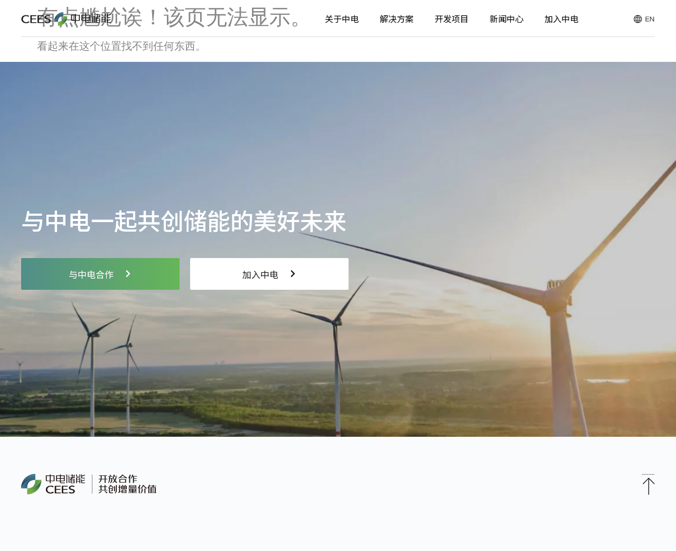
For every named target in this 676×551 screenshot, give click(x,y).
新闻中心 (506, 18)
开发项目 (451, 18)
